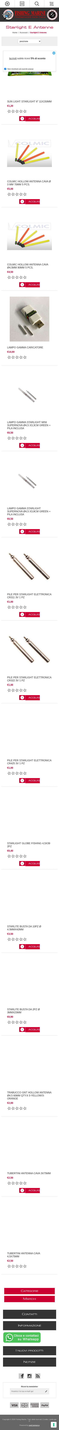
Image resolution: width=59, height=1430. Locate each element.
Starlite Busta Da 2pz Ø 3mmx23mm (23, 1011)
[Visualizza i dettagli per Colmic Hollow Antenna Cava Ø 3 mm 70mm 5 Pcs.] (29, 153)
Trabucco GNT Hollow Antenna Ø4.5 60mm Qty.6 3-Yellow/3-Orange (29, 1095)
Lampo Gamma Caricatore (25, 347)
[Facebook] (21, 1376)
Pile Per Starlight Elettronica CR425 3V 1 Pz (29, 762)
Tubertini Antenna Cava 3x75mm (29, 1173)
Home (14, 33)
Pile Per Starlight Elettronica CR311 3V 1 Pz (29, 596)
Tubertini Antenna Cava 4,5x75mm (23, 1255)
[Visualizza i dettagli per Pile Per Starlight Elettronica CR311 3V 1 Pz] (29, 565)
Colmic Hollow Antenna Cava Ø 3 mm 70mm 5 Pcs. (29, 183)
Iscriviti (13, 58)
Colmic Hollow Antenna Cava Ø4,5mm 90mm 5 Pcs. (27, 266)
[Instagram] (29, 1376)
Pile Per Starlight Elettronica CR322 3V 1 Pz (29, 679)
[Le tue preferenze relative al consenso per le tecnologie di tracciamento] (54, 1425)
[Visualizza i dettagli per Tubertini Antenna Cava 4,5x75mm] (29, 1224)
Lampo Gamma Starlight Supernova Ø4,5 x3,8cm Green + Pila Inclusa (29, 511)
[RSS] (37, 1376)
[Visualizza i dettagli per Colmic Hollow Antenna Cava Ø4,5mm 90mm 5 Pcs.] (29, 236)
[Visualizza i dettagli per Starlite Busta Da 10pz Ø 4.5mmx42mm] (29, 897)
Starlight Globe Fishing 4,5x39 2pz (28, 845)
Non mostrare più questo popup (20, 69)
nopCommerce (34, 1425)
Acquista (34, 119)
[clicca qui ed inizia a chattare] (22, 1343)
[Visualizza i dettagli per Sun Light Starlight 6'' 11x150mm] (29, 72)
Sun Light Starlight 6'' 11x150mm (29, 101)
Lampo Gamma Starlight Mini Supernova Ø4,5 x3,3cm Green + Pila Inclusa (29, 425)
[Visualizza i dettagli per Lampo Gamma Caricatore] (29, 319)
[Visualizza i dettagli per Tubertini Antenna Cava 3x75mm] (29, 1144)
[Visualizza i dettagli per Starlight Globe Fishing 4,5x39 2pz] (29, 814)
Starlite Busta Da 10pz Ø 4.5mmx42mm (24, 928)
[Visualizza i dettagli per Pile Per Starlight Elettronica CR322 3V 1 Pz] (29, 648)
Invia (46, 1391)
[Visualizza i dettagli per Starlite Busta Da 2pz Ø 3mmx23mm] (29, 981)
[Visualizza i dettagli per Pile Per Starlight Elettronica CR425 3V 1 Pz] (29, 732)
